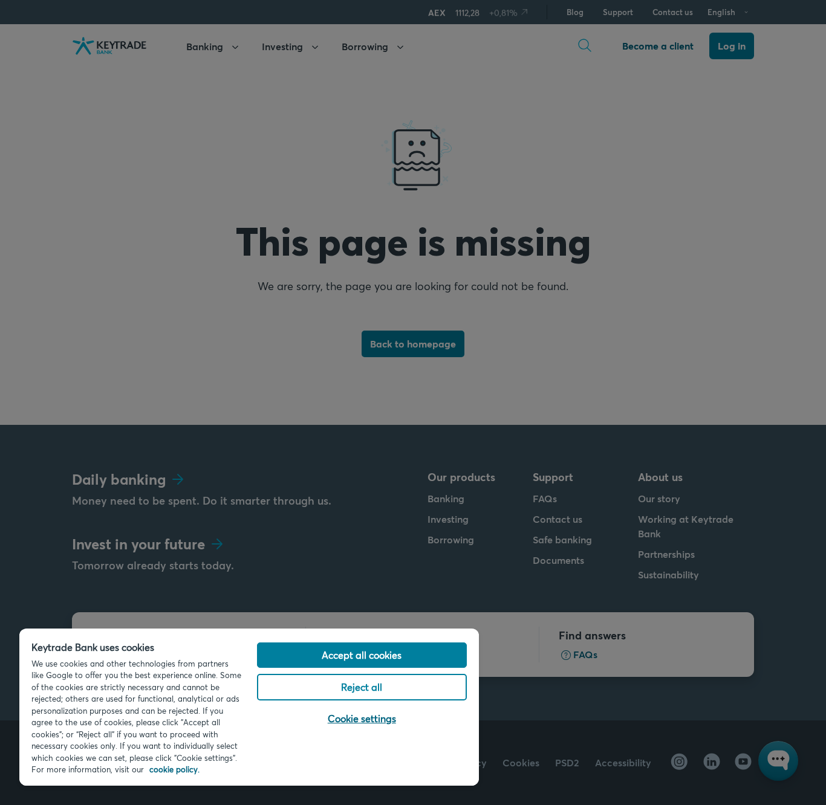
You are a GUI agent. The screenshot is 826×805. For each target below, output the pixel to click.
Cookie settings (362, 718)
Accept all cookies (362, 654)
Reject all (361, 687)
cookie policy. (174, 769)
